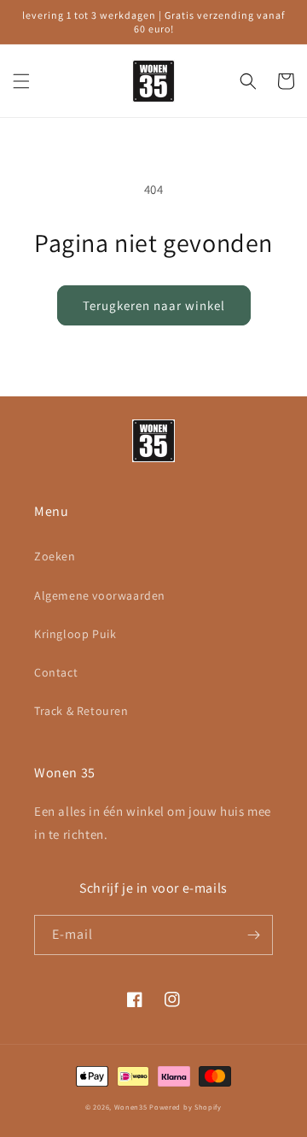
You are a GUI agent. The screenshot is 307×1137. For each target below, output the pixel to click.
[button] (21, 81)
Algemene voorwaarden (99, 595)
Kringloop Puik (75, 634)
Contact (56, 672)
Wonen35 (131, 1106)
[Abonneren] (253, 935)
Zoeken (55, 556)
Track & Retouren (81, 710)
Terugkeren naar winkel (154, 305)
